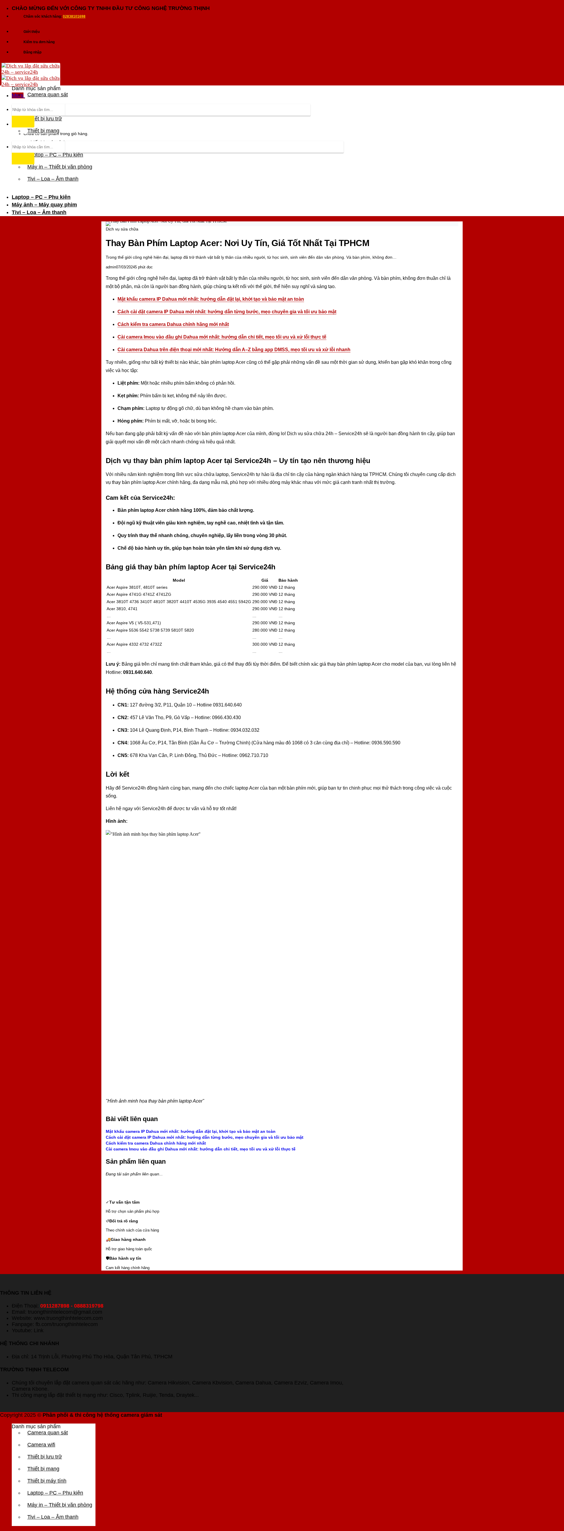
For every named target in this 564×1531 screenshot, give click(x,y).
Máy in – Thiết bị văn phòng (59, 167)
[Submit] (23, 121)
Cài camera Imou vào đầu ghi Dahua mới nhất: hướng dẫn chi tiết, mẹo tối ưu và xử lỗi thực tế (222, 336)
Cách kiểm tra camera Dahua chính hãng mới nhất (173, 324)
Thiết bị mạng (43, 131)
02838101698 (74, 16)
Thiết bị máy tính (46, 1481)
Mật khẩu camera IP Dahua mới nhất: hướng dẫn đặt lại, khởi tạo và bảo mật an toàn (211, 299)
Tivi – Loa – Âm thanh (52, 179)
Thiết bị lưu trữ (44, 1457)
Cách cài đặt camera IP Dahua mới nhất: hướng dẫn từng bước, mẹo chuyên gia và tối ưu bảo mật (227, 311)
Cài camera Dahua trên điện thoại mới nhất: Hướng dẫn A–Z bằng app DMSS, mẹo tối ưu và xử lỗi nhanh (234, 349)
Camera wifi (41, 1445)
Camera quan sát (47, 94)
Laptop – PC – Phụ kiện (41, 197)
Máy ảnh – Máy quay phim (44, 205)
